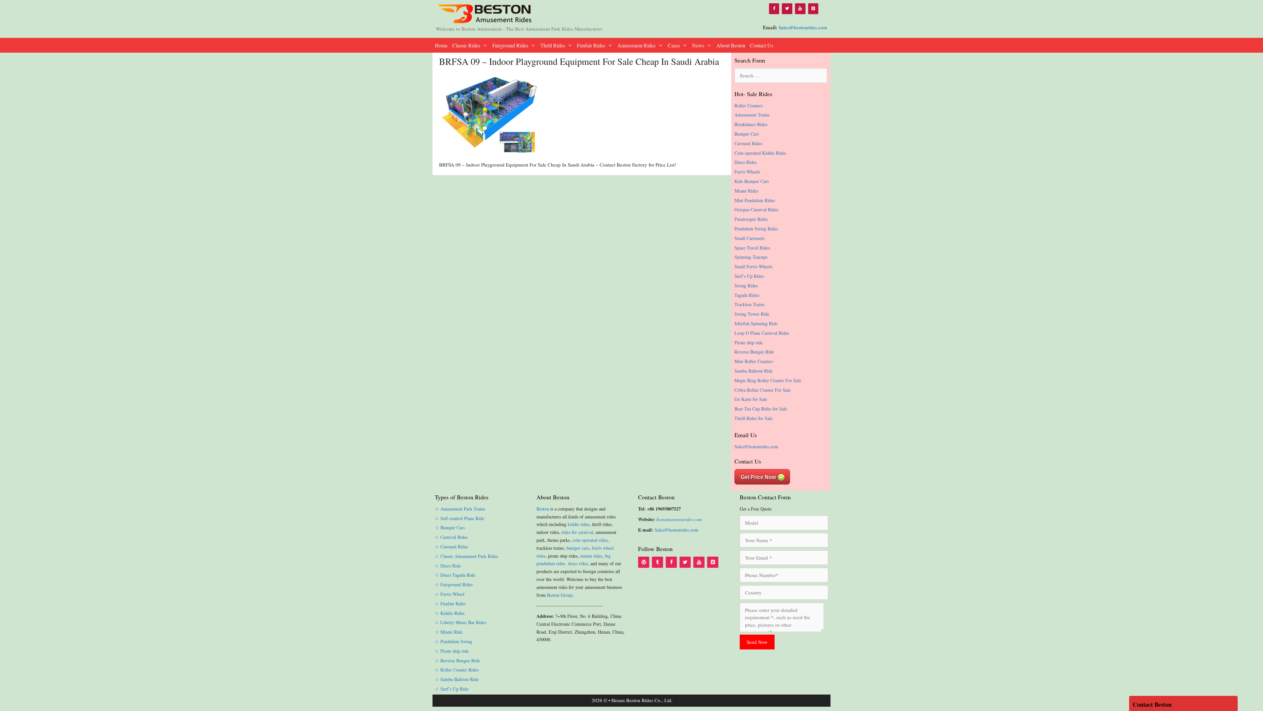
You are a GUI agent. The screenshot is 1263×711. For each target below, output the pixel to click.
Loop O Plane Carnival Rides (761, 333)
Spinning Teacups (750, 257)
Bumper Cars (746, 134)
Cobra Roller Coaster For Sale (762, 390)
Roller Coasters (748, 105)
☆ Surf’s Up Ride (451, 689)
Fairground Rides (510, 45)
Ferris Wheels (747, 172)
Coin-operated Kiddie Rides (760, 153)
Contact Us (761, 45)
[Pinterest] (813, 8)
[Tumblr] (657, 562)
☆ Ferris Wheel (449, 594)
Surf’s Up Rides (749, 276)
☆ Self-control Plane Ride (459, 518)
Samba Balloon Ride (753, 371)
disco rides (578, 563)
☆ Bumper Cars (450, 527)
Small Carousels (749, 238)
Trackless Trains (749, 304)
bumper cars (577, 548)
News (698, 45)
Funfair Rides (591, 45)
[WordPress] (643, 562)
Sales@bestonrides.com (803, 27)
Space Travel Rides (752, 248)
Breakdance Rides (750, 124)
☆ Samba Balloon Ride (457, 679)
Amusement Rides (636, 45)
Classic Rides (466, 45)
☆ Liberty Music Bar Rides (460, 622)
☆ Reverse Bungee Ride (457, 660)
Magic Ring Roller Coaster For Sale (767, 380)
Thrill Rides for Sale (753, 418)
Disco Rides (745, 162)
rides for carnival (577, 532)
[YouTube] (800, 8)
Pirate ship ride (748, 342)
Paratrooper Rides (751, 219)
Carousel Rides (748, 143)
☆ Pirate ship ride (452, 651)
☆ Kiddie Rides (449, 613)
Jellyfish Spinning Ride (756, 323)
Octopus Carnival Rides (756, 209)
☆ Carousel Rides (451, 546)
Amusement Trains (751, 115)
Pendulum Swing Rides (756, 228)
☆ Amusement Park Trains (460, 509)
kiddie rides (578, 524)
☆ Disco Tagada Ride (455, 575)
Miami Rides (746, 191)
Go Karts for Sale (750, 399)
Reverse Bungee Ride (754, 352)
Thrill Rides (552, 45)
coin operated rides (589, 540)
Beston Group (560, 595)
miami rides (591, 556)
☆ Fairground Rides (454, 584)
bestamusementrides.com (679, 519)
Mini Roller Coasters (753, 361)
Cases (674, 45)
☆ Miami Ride (448, 632)
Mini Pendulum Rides (754, 200)
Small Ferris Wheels (753, 266)
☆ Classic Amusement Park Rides (466, 556)
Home (441, 45)
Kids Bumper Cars (751, 181)
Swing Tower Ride (751, 314)
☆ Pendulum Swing (453, 641)
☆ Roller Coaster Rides (457, 670)
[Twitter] (787, 8)
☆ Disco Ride (448, 566)
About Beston (730, 45)
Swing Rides (746, 285)
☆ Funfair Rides (450, 603)
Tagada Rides (746, 295)
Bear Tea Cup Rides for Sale (760, 409)
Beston (542, 509)
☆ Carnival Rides (451, 537)
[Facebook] (774, 8)
